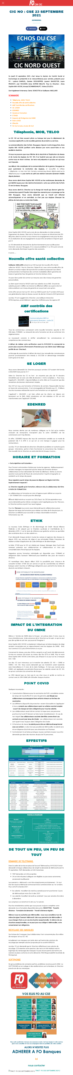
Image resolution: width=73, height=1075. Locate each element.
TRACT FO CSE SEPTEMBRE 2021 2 (47, 1070)
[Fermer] (3, 3)
